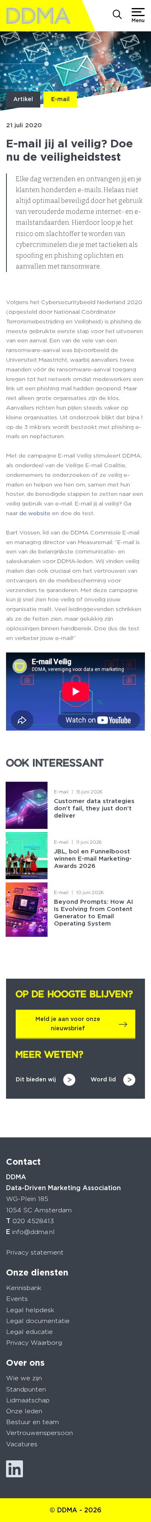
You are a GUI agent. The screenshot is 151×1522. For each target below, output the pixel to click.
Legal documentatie (38, 1321)
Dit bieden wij (36, 1079)
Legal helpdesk (30, 1310)
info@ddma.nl (33, 1232)
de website (34, 513)
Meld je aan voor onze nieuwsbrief (67, 1024)
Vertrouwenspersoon (39, 1433)
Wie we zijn (24, 1378)
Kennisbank (23, 1288)
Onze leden (24, 1411)
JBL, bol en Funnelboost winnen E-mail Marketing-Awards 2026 (93, 859)
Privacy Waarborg (34, 1342)
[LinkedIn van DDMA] (14, 1469)
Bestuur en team (32, 1422)
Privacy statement (35, 1252)
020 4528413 (33, 1221)
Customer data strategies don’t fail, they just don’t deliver (94, 808)
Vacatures (21, 1444)
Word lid (103, 1079)
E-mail (60, 99)
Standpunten (26, 1389)
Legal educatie (29, 1332)
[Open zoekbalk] (117, 15)
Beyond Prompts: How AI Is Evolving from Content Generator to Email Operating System (93, 912)
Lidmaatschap (28, 1400)
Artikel (23, 99)
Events (17, 1299)
